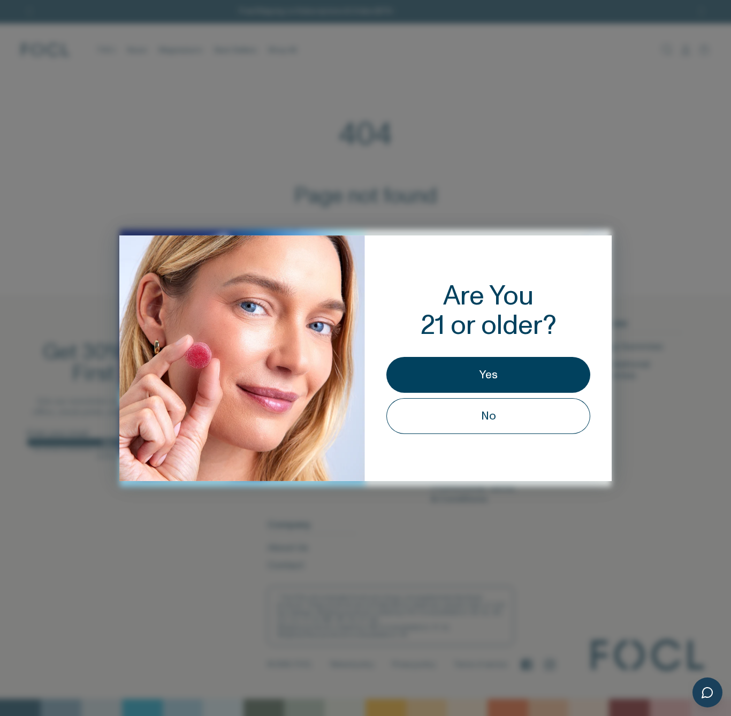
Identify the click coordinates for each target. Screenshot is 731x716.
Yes (488, 374)
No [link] (488, 416)
